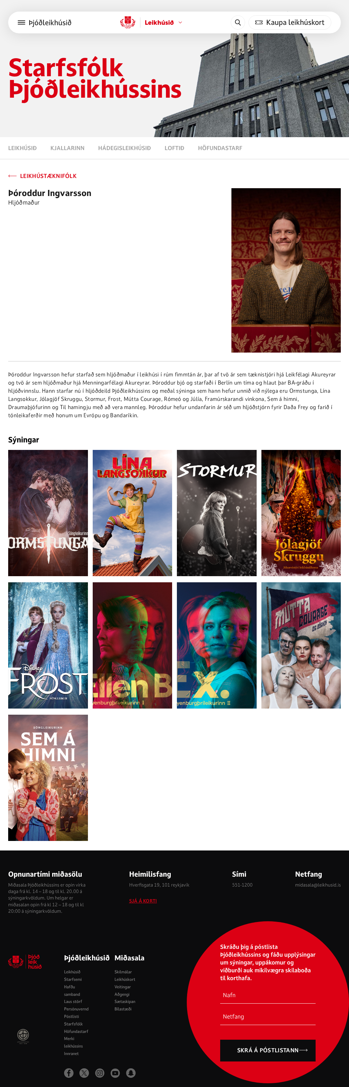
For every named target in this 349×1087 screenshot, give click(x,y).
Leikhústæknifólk (48, 176)
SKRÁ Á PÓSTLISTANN (268, 1050)
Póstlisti (71, 1016)
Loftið (174, 148)
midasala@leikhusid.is (318, 885)
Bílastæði (123, 1008)
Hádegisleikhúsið (124, 148)
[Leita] (238, 22)
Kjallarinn (67, 148)
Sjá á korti (143, 901)
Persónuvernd (76, 1008)
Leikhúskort (125, 979)
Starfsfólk (73, 1023)
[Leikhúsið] (127, 22)
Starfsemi (73, 979)
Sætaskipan (125, 1001)
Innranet (71, 1053)
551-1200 (242, 885)
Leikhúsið (22, 148)
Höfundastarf (220, 148)
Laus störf (73, 1001)
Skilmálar (123, 971)
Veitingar (123, 986)
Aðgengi (122, 994)
